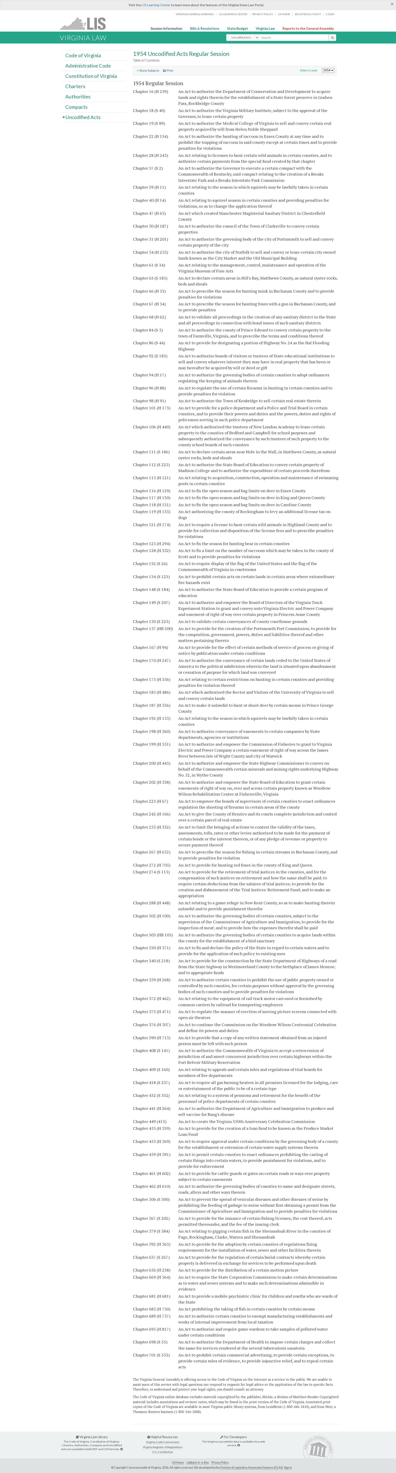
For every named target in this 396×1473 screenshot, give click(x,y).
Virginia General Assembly (195, 14)
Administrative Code (88, 65)
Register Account (308, 14)
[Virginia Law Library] (121, 1449)
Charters (75, 86)
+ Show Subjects (148, 70)
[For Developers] (238, 1445)
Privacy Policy (262, 14)
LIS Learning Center (156, 5)
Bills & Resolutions (204, 28)
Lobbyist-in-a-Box (198, 1462)
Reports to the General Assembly (308, 28)
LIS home (284, 14)
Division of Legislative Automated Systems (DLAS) (251, 1467)
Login (330, 14)
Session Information (166, 28)
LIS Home (178, 1462)
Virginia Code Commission (162, 1442)
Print (169, 70)
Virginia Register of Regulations (162, 1447)
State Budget (237, 28)
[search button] (332, 37)
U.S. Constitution (162, 1452)
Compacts (76, 107)
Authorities (78, 96)
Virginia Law (265, 28)
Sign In (288, 1467)
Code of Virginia (83, 55)
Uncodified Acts (83, 117)
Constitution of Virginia (91, 76)
